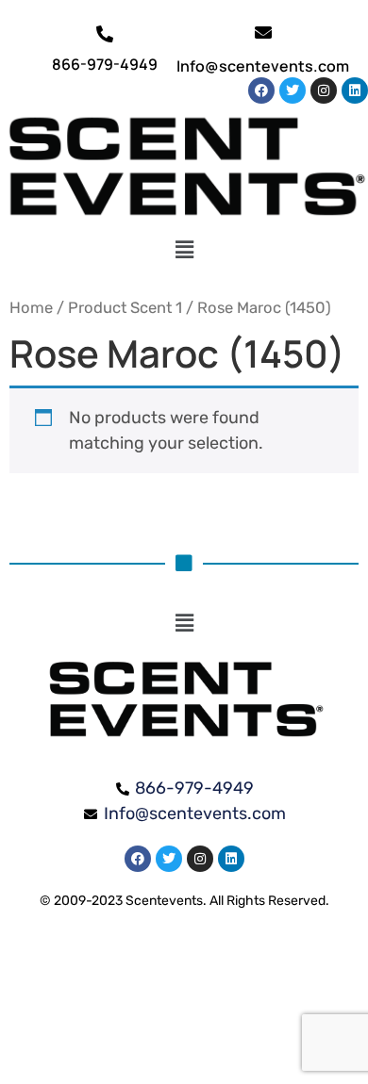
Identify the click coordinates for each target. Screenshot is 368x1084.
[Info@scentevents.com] (263, 32)
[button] (184, 251)
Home (31, 308)
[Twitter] (292, 90)
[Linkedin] (355, 90)
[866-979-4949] (104, 33)
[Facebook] (261, 90)
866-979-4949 (105, 64)
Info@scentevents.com (262, 66)
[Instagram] (323, 90)
